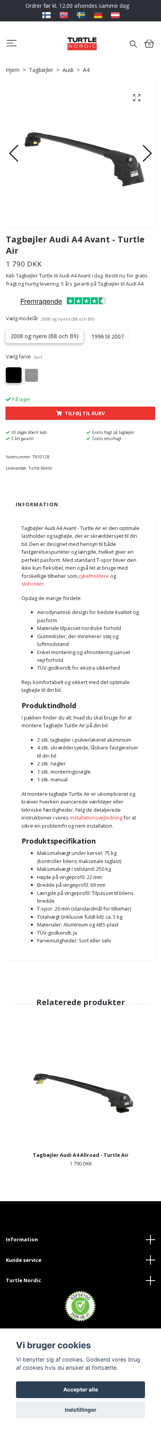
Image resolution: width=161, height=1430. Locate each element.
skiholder (32, 583)
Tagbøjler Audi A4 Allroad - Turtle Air (81, 1154)
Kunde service (23, 1259)
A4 (86, 70)
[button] (14, 153)
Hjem (13, 70)
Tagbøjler (41, 70)
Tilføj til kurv (85, 413)
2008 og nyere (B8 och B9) (45, 336)
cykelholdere (94, 575)
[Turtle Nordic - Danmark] (82, 43)
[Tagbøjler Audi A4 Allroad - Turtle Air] (80, 1091)
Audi (68, 70)
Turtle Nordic (23, 1280)
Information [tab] (37, 504)
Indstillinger (81, 1410)
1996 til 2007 (107, 336)
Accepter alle (80, 1389)
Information (22, 1239)
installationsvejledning (96, 817)
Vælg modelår (50, 318)
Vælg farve (24, 356)
